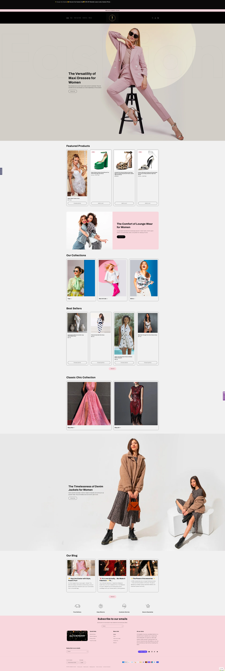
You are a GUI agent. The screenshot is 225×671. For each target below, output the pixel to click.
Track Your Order (116, 638)
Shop (114, 636)
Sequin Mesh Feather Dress (74, 198)
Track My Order (93, 640)
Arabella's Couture (72, 666)
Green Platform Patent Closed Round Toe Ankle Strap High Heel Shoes (100, 173)
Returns (115, 642)
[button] (152, 18)
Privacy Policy (93, 638)
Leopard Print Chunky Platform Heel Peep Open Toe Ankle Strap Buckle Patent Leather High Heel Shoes (124, 173)
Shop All (117, 427)
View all (112, 368)
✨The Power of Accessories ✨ (143, 578)
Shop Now (121, 236)
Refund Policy (93, 634)
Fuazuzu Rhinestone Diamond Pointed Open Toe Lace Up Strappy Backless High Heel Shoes (147, 173)
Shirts (132, 298)
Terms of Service (93, 636)
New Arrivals (102, 298)
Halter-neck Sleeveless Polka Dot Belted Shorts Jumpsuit (123, 357)
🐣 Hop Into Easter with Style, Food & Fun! (79, 579)
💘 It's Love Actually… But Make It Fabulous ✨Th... (112, 579)
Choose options (77, 203)
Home (114, 634)
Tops (69, 298)
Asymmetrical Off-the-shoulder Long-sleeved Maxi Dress (76, 335)
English (82, 662)
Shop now (72, 91)
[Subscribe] (122, 626)
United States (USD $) (72, 662)
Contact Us (115, 640)
